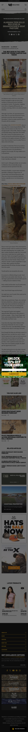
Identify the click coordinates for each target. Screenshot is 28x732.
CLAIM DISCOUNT (14, 374)
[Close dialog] (27, 355)
